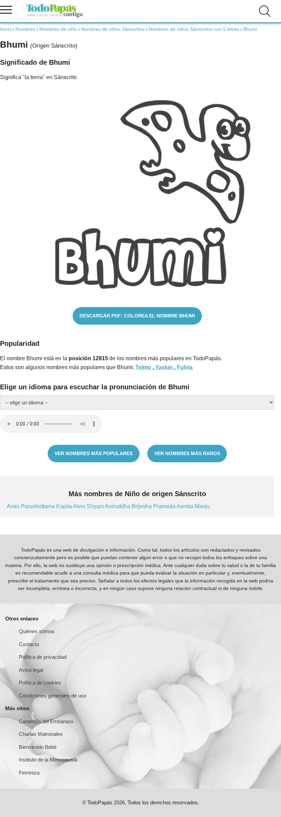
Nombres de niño (58, 29)
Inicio (5, 29)
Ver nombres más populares (93, 453)
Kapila (64, 506)
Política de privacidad (42, 657)
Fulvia (185, 367)
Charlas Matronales (41, 734)
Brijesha (142, 506)
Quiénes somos (36, 631)
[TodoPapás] (54, 16)
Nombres (25, 29)
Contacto (29, 644)
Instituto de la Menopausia (48, 760)
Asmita (185, 506)
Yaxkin (164, 367)
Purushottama (38, 506)
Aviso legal (31, 670)
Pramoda (164, 506)
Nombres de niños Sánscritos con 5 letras (194, 29)
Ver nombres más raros (187, 453)
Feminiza (29, 773)
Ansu (14, 506)
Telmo (143, 367)
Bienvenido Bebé (38, 747)
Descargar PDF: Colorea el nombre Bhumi (137, 315)
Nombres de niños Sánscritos (113, 29)
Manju (202, 506)
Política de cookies (40, 683)
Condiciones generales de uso (52, 696)
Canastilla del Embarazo (46, 721)
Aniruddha (118, 506)
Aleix (80, 506)
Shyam (96, 506)
